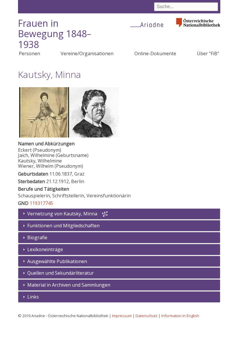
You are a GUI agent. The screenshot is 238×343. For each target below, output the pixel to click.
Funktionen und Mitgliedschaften (63, 225)
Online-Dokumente (155, 53)
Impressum (122, 315)
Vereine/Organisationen (87, 53)
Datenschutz (147, 315)
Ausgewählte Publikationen (57, 261)
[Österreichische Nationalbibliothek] (198, 29)
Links (33, 297)
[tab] (119, 225)
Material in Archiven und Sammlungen (68, 285)
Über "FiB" (208, 53)
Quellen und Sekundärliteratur (60, 273)
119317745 (41, 203)
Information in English (180, 315)
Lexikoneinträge (45, 249)
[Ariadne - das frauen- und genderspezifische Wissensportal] (148, 24)
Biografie (37, 237)
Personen (29, 53)
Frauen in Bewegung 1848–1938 (54, 34)
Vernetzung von (62, 213)
